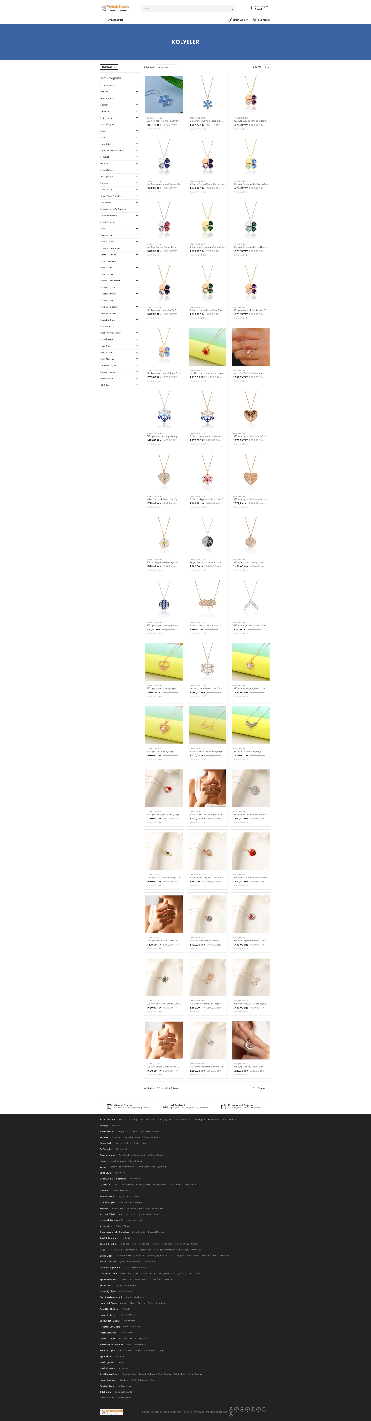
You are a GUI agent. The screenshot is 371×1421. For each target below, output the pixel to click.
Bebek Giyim (106, 268)
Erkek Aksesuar (107, 359)
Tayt (121, 1315)
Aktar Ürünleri (106, 190)
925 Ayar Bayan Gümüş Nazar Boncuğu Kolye (169, 625)
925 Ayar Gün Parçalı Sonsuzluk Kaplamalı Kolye (170, 940)
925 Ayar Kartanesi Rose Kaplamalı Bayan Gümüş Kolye (217, 436)
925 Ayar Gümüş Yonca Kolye (161, 247)
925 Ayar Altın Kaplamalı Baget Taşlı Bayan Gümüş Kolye (174, 877)
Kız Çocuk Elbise (135, 1220)
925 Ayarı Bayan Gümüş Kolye (248, 562)
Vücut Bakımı (129, 1321)
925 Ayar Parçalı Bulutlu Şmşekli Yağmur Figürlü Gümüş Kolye (220, 1003)
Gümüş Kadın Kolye (154, 118)
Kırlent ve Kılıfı (159, 1184)
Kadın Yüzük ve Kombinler (122, 1167)
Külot (120, 1350)
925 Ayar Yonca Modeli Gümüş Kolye (165, 184)
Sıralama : (149, 67)
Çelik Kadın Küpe (133, 1137)
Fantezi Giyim (106, 378)
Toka (152, 1380)
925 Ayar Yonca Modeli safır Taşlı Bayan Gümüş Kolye (173, 310)
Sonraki (261, 1088)
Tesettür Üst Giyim (108, 313)
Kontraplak (200, 1119)
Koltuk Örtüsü (175, 1184)
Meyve (119, 1143)
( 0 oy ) (160, 129)
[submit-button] (231, 8)
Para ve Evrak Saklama (136, 1267)
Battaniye (139, 1255)
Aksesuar (123, 1368)
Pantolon (127, 1309)
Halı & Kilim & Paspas (123, 1184)
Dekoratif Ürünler (156, 1232)
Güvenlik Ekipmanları (110, 248)
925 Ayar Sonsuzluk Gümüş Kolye (206, 751)
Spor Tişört (120, 1173)
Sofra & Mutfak (107, 242)
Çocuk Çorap (125, 1291)
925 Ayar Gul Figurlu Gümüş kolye (163, 814)
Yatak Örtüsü (193, 1255)
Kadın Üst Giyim (107, 287)
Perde (139, 1184)
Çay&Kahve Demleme (130, 1261)
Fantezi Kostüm (125, 1386)
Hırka (132, 1303)
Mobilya (104, 92)
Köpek (103, 131)
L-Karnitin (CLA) (155, 1279)
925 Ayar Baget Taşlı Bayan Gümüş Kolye (253, 625)
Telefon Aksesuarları (136, 1344)
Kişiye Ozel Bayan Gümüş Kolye (205, 562)
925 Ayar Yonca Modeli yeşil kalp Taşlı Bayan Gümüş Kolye (262, 247)
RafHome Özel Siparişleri (130, 1202)
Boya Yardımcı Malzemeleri (132, 1155)
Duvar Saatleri (138, 1232)
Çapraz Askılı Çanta (159, 1273)
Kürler (157, 1214)
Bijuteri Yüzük (125, 1196)
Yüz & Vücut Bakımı (109, 307)
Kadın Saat (127, 1238)
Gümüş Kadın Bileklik (164, 1243)
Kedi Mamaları (115, 1249)
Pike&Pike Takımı (210, 1255)
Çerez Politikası (124, 1397)
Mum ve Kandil (229, 1119)
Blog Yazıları (264, 19)
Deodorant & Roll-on (135, 1297)
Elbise (133, 1338)
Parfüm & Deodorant (110, 281)
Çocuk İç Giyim (107, 274)
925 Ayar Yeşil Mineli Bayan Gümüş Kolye (167, 1003)
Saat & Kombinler (108, 216)
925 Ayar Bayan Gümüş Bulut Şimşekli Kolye (211, 625)
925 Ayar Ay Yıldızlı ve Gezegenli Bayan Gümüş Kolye (259, 814)
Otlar (133, 1214)
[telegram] (231, 1414)
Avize (118, 1226)
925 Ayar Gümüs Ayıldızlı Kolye (248, 1066)
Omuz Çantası (178, 1273)
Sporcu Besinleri (108, 261)
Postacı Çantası (195, 1374)
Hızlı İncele (164, 111)
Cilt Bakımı (105, 385)
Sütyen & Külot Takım (145, 1350)
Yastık (147, 1184)
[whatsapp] (264, 1409)
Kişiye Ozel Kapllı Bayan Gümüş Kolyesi (165, 499)
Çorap (161, 1350)
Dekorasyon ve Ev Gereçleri (113, 209)
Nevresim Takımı (124, 1255)
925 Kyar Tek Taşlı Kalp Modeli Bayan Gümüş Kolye (215, 877)
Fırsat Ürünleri (240, 19)
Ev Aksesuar (214, 1119)
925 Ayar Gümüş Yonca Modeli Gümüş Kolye (255, 120)
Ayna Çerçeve (164, 1119)
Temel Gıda (105, 111)
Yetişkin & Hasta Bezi (127, 1131)
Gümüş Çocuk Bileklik (187, 1243)
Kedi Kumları (145, 1249)
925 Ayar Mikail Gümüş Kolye (247, 751)
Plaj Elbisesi (144, 1338)
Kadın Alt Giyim (107, 300)
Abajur (127, 1226)
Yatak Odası (106, 235)
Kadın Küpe (117, 1137)
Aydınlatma (105, 203)
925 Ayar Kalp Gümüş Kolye (160, 751)
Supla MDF (138, 1119)
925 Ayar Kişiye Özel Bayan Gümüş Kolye (210, 499)
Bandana (124, 1380)
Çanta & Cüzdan (108, 255)
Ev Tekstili (104, 157)
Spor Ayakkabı (129, 1374)
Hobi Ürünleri (125, 1119)
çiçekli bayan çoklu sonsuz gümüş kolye (210, 373)
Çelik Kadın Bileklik (143, 1243)
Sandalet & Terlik (147, 1374)
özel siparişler (107, 176)
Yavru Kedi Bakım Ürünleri (190, 1249)
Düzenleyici (121, 1149)
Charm (137, 1196)
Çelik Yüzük (163, 1167)
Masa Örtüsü (190, 1184)
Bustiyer (142, 1303)
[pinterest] (253, 1409)
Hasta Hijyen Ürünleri (149, 1131)
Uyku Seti (224, 1255)
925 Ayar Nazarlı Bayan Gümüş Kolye (208, 940)
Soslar (137, 1143)
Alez (172, 1255)
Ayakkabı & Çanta (108, 365)
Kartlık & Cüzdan (139, 1380)
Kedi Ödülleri (131, 1249)
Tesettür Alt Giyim (108, 294)
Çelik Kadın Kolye (134, 1208)
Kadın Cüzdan (194, 1273)
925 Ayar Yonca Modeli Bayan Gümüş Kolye (168, 1066)
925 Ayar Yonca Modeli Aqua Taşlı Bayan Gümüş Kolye (173, 373)
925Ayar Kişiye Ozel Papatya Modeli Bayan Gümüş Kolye (174, 562)
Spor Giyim (105, 144)
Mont (130, 1332)
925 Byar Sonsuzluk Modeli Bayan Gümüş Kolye (256, 1003)
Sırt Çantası (126, 1273)
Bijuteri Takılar (106, 170)
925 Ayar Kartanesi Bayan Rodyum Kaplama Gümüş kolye (175, 436)
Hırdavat (104, 163)
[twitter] (247, 1409)
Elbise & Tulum (107, 326)
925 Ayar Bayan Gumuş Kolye (161, 688)
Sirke (145, 1143)
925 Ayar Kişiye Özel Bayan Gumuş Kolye (253, 499)
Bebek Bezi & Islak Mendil (112, 150)
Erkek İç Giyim (106, 352)
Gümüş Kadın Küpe (153, 1137)
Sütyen (129, 1350)
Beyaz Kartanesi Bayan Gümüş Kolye (208, 688)
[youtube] (242, 1409)
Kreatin (168, 1279)
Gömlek (124, 1303)
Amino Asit (140, 1279)
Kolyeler (104, 183)
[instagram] (236, 1409)
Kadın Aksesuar (107, 372)
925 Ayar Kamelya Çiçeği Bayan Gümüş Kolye (169, 120)
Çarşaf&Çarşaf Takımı (157, 1255)
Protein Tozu (126, 1279)
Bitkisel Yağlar (145, 1214)
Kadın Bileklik (126, 1243)
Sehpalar (116, 1125)
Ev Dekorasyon (107, 85)
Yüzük (103, 137)
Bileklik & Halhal (107, 222)
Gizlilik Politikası (107, 1397)
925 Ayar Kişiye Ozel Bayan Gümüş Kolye (253, 436)
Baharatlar (123, 1214)
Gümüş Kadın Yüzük (146, 1167)
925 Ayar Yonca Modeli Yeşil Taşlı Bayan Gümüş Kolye (216, 310)
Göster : (257, 67)
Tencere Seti (149, 1261)
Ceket (123, 1332)
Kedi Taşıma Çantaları (164, 1249)
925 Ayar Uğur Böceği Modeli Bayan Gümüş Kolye (257, 877)
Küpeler (104, 105)
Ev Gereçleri (106, 118)
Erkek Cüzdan (140, 1273)
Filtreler (107, 66)
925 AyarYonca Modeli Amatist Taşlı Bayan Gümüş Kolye (261, 310)
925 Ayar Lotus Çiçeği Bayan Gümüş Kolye (254, 688)
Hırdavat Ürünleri (121, 1190)
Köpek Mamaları (118, 1161)
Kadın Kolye (117, 1208)
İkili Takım (135, 1326)
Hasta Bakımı (106, 98)
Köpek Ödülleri (135, 1161)
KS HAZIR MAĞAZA (193, 1411)
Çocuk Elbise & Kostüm (111, 196)
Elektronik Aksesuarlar (110, 333)
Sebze (128, 1143)
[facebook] (231, 1409)
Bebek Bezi (135, 1178)
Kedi (102, 229)
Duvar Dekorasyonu (183, 1119)
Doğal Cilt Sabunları (124, 1392)
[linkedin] (258, 1409)
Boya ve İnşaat (107, 124)
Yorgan (180, 1255)
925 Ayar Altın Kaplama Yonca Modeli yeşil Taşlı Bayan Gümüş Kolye (223, 247)
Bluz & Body (161, 1303)
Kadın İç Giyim (106, 339)
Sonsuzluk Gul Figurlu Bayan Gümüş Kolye (253, 373)
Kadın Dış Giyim (107, 320)
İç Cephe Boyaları (156, 1155)
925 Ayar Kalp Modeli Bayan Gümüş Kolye (210, 814)
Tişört (150, 1303)
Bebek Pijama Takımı (126, 1285)
